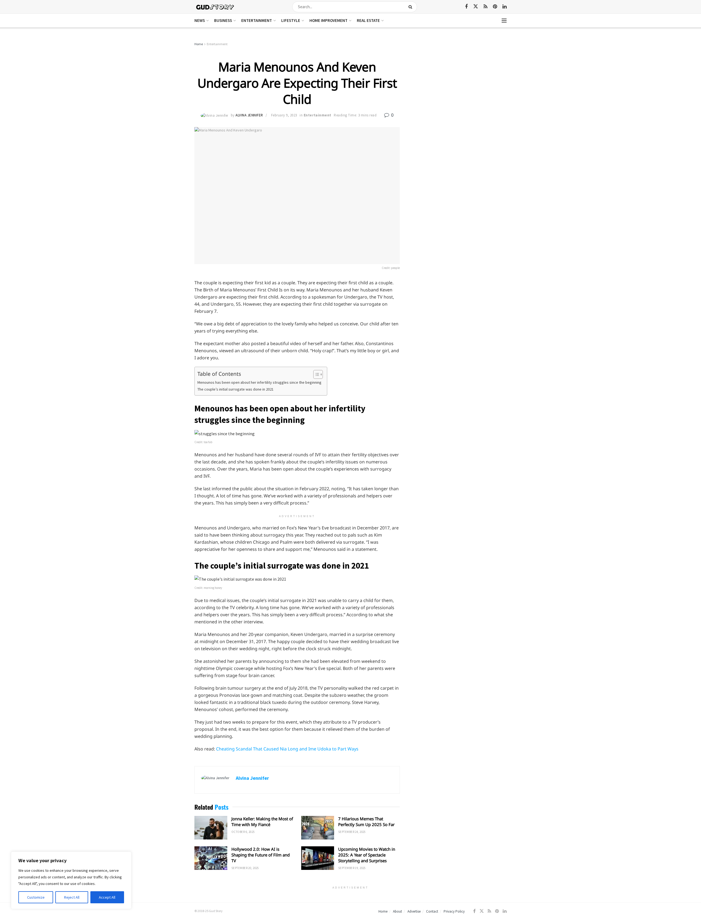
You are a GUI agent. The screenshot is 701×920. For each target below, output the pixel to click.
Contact (432, 911)
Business (223, 20)
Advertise (414, 911)
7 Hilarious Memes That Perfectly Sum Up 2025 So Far (366, 821)
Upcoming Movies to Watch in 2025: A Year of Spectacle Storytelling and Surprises (366, 854)
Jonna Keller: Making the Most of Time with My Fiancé (262, 821)
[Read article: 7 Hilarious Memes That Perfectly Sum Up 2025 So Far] (317, 827)
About (397, 911)
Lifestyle (290, 20)
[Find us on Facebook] (466, 7)
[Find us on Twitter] (475, 6)
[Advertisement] (459, 82)
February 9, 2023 (284, 115)
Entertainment (256, 20)
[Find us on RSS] (485, 7)
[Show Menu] (504, 20)
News (199, 20)
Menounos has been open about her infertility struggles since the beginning (259, 382)
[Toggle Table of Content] (315, 374)
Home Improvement (328, 20)
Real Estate (368, 20)
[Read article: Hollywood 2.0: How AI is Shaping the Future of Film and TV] (210, 858)
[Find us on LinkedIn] (504, 7)
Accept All (107, 897)
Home (198, 44)
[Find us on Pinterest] (495, 7)
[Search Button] (411, 6)
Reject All (71, 897)
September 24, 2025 (352, 832)
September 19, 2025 (352, 868)
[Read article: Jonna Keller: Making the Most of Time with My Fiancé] (210, 827)
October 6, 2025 (243, 832)
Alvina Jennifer (249, 115)
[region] (71, 880)
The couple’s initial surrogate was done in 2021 (235, 389)
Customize (36, 897)
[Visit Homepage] (215, 7)
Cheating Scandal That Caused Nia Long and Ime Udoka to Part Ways (287, 749)
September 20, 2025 (245, 868)
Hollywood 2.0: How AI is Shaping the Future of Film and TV (260, 854)
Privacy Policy (454, 911)
